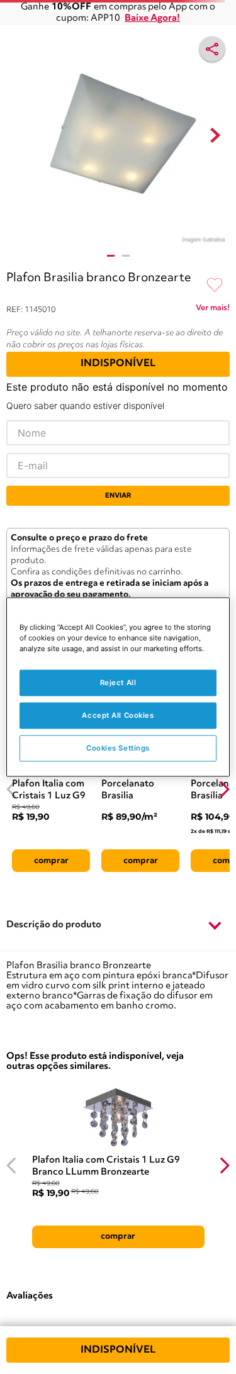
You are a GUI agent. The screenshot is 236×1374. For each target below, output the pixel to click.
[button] (118, 925)
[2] (125, 255)
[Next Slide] (224, 789)
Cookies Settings (118, 748)
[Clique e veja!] (213, 310)
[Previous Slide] (11, 789)
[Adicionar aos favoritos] (214, 286)
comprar (51, 860)
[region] (118, 687)
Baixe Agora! (152, 18)
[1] (110, 255)
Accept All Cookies (118, 715)
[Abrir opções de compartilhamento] (212, 49)
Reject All (118, 682)
